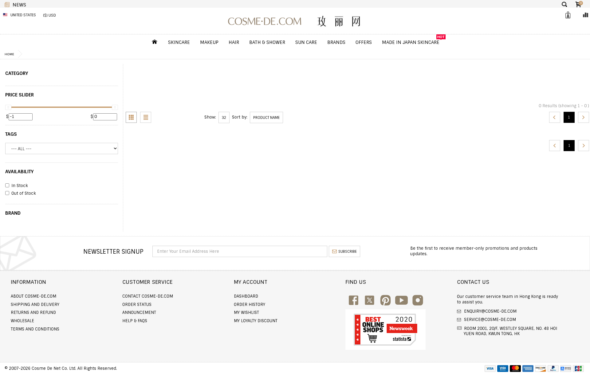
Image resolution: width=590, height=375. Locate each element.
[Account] (567, 15)
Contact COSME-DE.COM (147, 296)
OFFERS (364, 42)
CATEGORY (16, 73)
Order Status (136, 304)
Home (9, 54)
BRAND (13, 213)
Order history (249, 304)
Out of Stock (23, 193)
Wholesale (22, 320)
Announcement (139, 312)
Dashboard (246, 296)
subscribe (347, 251)
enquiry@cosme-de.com (490, 311)
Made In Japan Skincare (410, 42)
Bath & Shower (267, 42)
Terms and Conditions (35, 329)
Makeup (209, 42)
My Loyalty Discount (255, 320)
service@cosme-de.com (489, 319)
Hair (234, 42)
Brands (336, 42)
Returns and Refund (33, 312)
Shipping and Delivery (35, 304)
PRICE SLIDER (19, 95)
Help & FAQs (134, 320)
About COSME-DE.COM (33, 296)
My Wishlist (246, 312)
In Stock (19, 185)
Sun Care (306, 42)
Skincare (179, 42)
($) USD (49, 15)
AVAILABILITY (19, 172)
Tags (11, 134)
